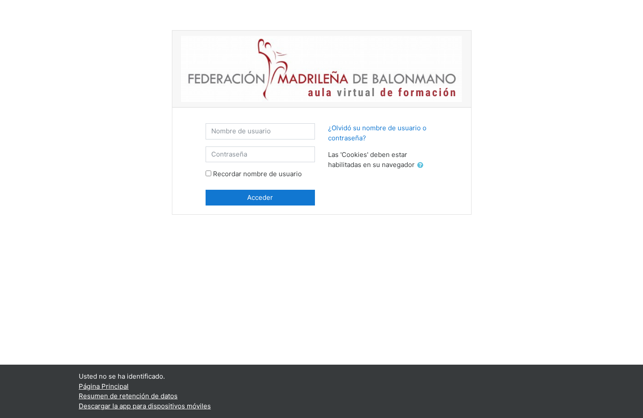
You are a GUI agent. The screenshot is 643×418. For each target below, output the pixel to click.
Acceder (260, 197)
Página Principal (104, 386)
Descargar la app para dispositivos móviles (145, 406)
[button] (422, 165)
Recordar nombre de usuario (257, 174)
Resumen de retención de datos (128, 396)
